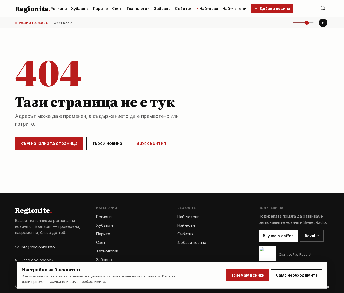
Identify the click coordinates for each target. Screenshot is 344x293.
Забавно (162, 8)
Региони (59, 8)
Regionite (32, 8)
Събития (183, 8)
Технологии (138, 8)
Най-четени (234, 8)
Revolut (312, 235)
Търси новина (107, 143)
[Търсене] (323, 8)
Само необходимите (297, 275)
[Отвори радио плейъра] (323, 22)
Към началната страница (49, 143)
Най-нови (208, 8)
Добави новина (274, 8)
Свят (117, 8)
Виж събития (151, 143)
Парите (100, 8)
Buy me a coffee (278, 235)
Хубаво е (80, 8)
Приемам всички (247, 275)
